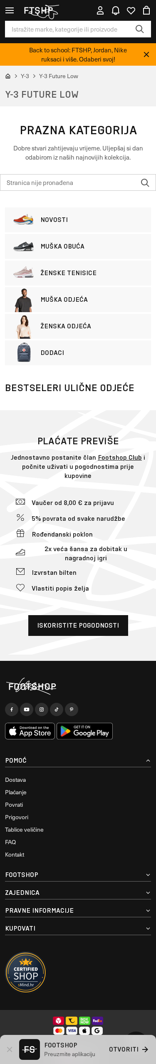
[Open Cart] (146, 10)
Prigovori (16, 817)
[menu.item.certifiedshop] (26, 972)
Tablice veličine (24, 829)
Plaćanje (16, 792)
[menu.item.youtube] (26, 709)
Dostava (15, 779)
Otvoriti (124, 1049)
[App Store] (30, 731)
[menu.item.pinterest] (71, 709)
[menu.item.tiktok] (56, 709)
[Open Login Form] (100, 10)
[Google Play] (85, 731)
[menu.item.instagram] (41, 709)
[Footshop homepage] (41, 10)
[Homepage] (78, 686)
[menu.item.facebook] (11, 709)
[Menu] (9, 10)
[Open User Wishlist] (131, 10)
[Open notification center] (115, 10)
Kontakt (14, 854)
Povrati (14, 804)
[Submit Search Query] (139, 29)
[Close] (146, 54)
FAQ (10, 842)
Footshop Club (120, 457)
